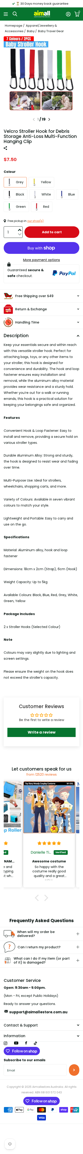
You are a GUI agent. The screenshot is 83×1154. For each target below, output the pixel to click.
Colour (10, 171)
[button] (49, 119)
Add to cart (52, 232)
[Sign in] (68, 14)
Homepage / (15, 25)
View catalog (6, 14)
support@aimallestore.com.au (38, 1012)
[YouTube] (16, 1043)
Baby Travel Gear (51, 31)
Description (16, 336)
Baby (31, 31)
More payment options (41, 260)
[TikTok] (35, 1043)
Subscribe (74, 1070)
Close (41, 1025)
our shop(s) (35, 221)
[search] (15, 14)
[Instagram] (5, 1043)
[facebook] (26, 1043)
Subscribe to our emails (24, 1060)
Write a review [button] (42, 732)
